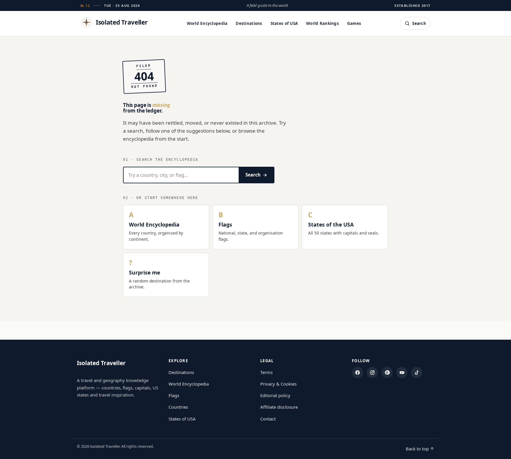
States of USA (284, 23)
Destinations (249, 23)
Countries (178, 407)
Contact (268, 419)
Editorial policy (275, 395)
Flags (174, 395)
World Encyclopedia (207, 23)
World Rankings (322, 23)
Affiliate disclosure (279, 407)
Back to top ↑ (420, 449)
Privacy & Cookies (278, 384)
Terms (266, 372)
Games (354, 23)
